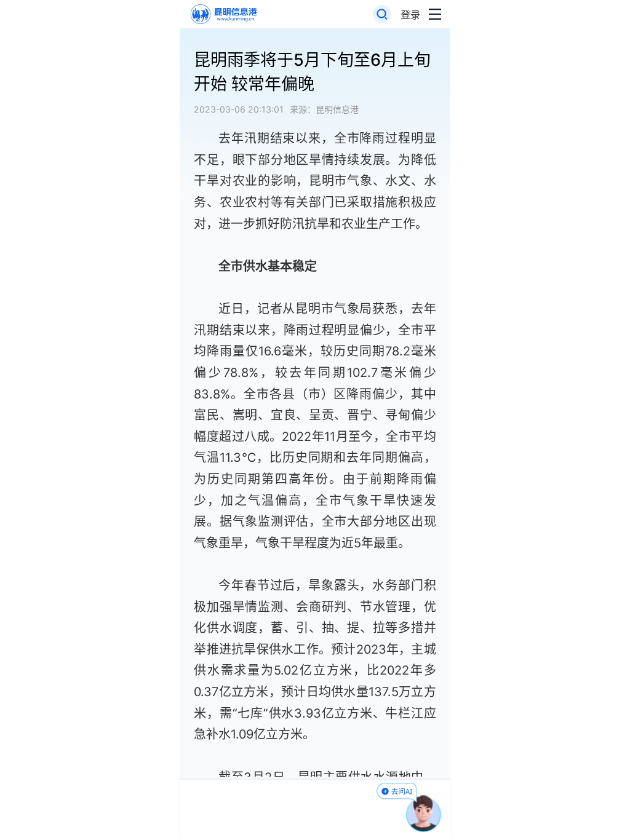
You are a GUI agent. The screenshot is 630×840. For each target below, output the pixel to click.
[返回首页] (223, 14)
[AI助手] (424, 813)
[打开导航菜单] (435, 14)
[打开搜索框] (382, 14)
